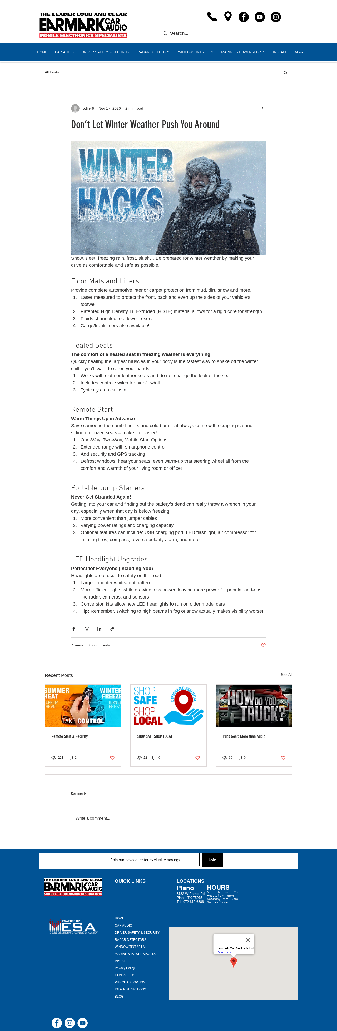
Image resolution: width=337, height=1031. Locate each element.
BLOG (119, 996)
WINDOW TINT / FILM (130, 947)
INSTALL (121, 961)
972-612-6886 (193, 902)
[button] (285, 72)
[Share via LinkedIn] (99, 628)
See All (286, 674)
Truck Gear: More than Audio (243, 736)
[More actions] (263, 108)
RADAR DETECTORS (130, 940)
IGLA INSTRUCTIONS (130, 989)
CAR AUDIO (123, 925)
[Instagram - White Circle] (70, 1023)
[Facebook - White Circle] (57, 1023)
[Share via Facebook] (73, 628)
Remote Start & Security (69, 736)
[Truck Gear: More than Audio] (254, 706)
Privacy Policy (125, 968)
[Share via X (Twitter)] (86, 628)
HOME (119, 918)
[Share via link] (112, 628)
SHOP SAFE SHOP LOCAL (154, 736)
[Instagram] (276, 17)
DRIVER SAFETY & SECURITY (137, 932)
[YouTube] (260, 17)
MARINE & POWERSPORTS (135, 954)
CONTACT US (125, 975)
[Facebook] (244, 17)
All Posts (52, 72)
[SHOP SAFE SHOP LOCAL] (169, 706)
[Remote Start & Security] (83, 706)
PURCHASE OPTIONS (131, 982)
